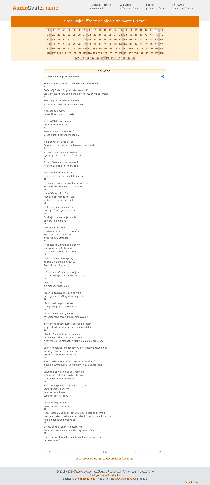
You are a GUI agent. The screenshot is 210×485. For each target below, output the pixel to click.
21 (151, 30)
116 (48, 53)
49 (58, 39)
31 (84, 34)
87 (136, 44)
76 (79, 44)
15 (120, 30)
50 (64, 39)
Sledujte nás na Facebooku (105, 475)
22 (156, 30)
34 (100, 34)
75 (74, 44)
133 (136, 53)
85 (125, 44)
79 (94, 44)
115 (162, 48)
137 (156, 53)
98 (74, 48)
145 (108, 57)
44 (151, 34)
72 (58, 44)
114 (156, 48)
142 (92, 57)
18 (136, 30)
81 (105, 44)
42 (141, 34)
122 (79, 53)
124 (90, 53)
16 (125, 30)
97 (69, 48)
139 (77, 57)
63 (130, 39)
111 (141, 48)
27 (64, 34)
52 (74, 39)
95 (58, 48)
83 (115, 44)
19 (141, 30)
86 (130, 44)
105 (110, 48)
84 (120, 44)
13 (110, 30)
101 (90, 48)
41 (136, 34)
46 (161, 34)
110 (136, 48)
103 (100, 48)
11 (100, 30)
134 (141, 53)
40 (130, 34)
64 (136, 39)
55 (89, 39)
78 (89, 44)
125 (95, 53)
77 (84, 44)
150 (133, 57)
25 (53, 34)
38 (120, 34)
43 (146, 34)
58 (105, 39)
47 (48, 39)
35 (105, 34)
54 (84, 39)
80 (100, 44)
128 (110, 53)
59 (110, 39)
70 (48, 44)
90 (151, 44)
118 (59, 53)
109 (131, 48)
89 (146, 44)
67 (151, 39)
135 (146, 53)
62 (125, 39)
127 (105, 53)
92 (161, 44)
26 (58, 34)
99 (79, 48)
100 (84, 48)
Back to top (191, 482)
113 (151, 48)
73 (64, 44)
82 (110, 44)
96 (64, 48)
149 (128, 57)
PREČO (155, 6)
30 (79, 34)
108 (126, 48)
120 (69, 53)
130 (120, 53)
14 (115, 30)
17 (130, 30)
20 (146, 30)
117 (54, 53)
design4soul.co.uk (85, 478)
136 (151, 53)
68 (156, 39)
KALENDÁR (129, 6)
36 (110, 34)
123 (84, 53)
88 (141, 44)
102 (95, 48)
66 (146, 39)
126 (100, 53)
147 (118, 57)
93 (48, 48)
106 (115, 48)
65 (141, 39)
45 (156, 34)
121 (74, 53)
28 (69, 34)
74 (69, 44)
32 (89, 34)
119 (64, 53)
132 (131, 53)
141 (87, 57)
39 (125, 34)
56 (94, 39)
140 (82, 57)
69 (161, 39)
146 (113, 57)
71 (53, 44)
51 (69, 39)
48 (53, 39)
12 (105, 30)
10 (94, 30)
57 (100, 39)
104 (105, 48)
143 (97, 57)
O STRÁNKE (182, 6)
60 (115, 39)
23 (161, 30)
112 (146, 48)
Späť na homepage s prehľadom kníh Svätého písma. (105, 458)
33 (94, 34)
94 (53, 48)
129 (115, 53)
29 (74, 34)
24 (48, 34)
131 (126, 53)
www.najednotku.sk (126, 478)
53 (79, 39)
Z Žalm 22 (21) (105, 71)
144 (102, 57)
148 (123, 57)
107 (120, 48)
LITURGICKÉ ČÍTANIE (100, 6)
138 (162, 53)
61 (120, 39)
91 (156, 44)
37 (115, 34)
